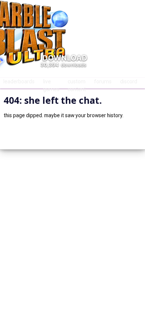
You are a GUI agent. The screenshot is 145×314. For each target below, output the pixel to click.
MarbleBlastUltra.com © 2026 (72, 133)
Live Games (51, 83)
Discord (128, 81)
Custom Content (77, 83)
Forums (103, 81)
